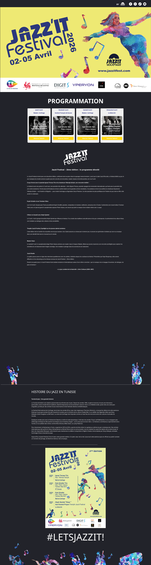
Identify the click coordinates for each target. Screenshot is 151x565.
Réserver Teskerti (39, 138)
